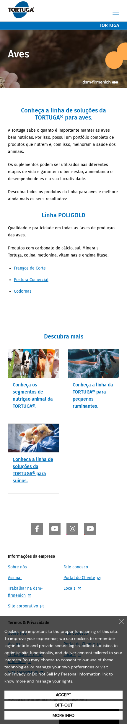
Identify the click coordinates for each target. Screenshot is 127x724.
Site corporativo (23, 606)
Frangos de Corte (30, 268)
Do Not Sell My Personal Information (66, 674)
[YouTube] (55, 529)
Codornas (23, 291)
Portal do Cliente (79, 577)
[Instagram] (72, 529)
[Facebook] (37, 529)
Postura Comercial (31, 279)
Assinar (15, 577)
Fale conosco (76, 567)
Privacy (19, 674)
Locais (70, 588)
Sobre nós (17, 567)
